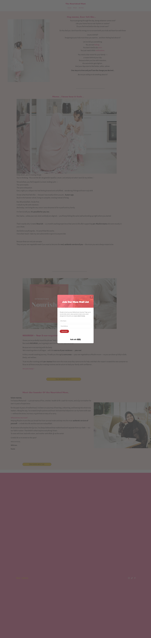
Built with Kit (75, 339)
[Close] (91, 297)
